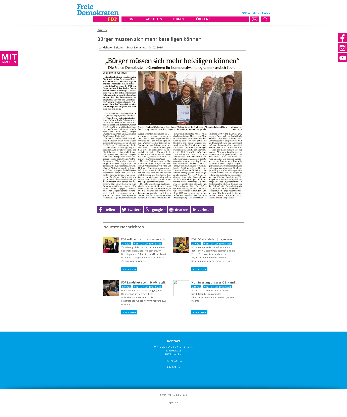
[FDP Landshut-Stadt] (98, 21)
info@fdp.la (173, 367)
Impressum (173, 402)
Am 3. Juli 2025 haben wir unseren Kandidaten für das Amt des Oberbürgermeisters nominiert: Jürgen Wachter (212, 295)
